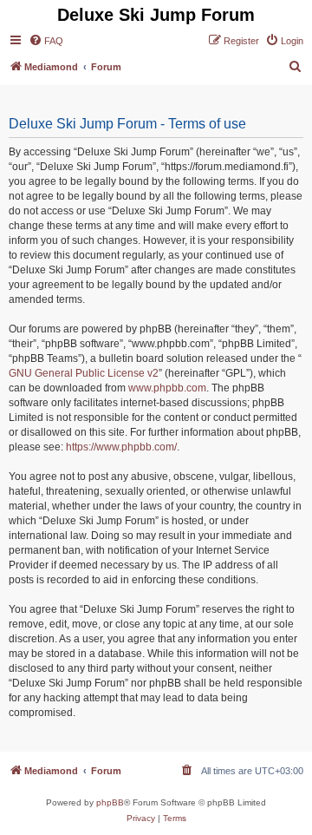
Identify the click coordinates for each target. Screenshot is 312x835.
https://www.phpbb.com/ (121, 447)
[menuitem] (46, 40)
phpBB (110, 802)
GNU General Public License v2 (84, 373)
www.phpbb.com (167, 388)
